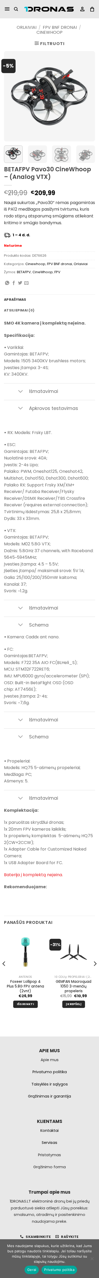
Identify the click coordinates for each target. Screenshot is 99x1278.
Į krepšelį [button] (73, 1004)
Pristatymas (49, 1155)
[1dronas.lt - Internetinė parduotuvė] (48, 9)
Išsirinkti (25, 1004)
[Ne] (92, 1260)
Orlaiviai (26, 27)
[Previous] (12, 96)
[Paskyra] (82, 9)
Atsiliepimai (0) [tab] (19, 310)
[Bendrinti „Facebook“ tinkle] (14, 283)
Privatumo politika (59, 1270)
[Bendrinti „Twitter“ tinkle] (20, 283)
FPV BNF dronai (60, 27)
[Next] (86, 96)
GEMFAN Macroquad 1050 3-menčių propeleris (73, 986)
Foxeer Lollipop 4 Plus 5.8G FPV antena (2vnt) (25, 986)
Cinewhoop (49, 32)
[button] (7, 9)
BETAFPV (24, 272)
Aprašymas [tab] (15, 299)
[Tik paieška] (16, 9)
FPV (57, 272)
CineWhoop (42, 272)
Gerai (31, 1270)
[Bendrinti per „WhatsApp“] (7, 283)
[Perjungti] (20, 391)
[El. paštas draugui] (26, 283)
